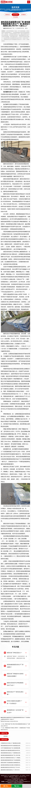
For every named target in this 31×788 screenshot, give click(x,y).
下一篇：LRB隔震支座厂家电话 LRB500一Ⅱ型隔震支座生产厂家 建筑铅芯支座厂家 (15, 728)
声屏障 (17, 781)
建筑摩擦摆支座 (26, 781)
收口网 (10, 781)
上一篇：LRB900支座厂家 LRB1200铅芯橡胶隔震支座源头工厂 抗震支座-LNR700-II (15, 724)
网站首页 (3, 9)
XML (22, 779)
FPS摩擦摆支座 (15, 782)
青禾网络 (22, 780)
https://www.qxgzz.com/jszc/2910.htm (10, 721)
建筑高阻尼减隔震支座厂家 (7, 717)
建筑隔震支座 (21, 782)
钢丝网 (12, 781)
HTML (19, 779)
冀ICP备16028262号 (11, 780)
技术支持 (8, 9)
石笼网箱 (6, 781)
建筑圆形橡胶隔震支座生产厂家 (20, 717)
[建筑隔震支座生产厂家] (7, 2)
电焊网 (15, 781)
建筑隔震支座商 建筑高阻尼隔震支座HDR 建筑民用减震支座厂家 (14, 750)
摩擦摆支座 (21, 781)
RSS (26, 779)
